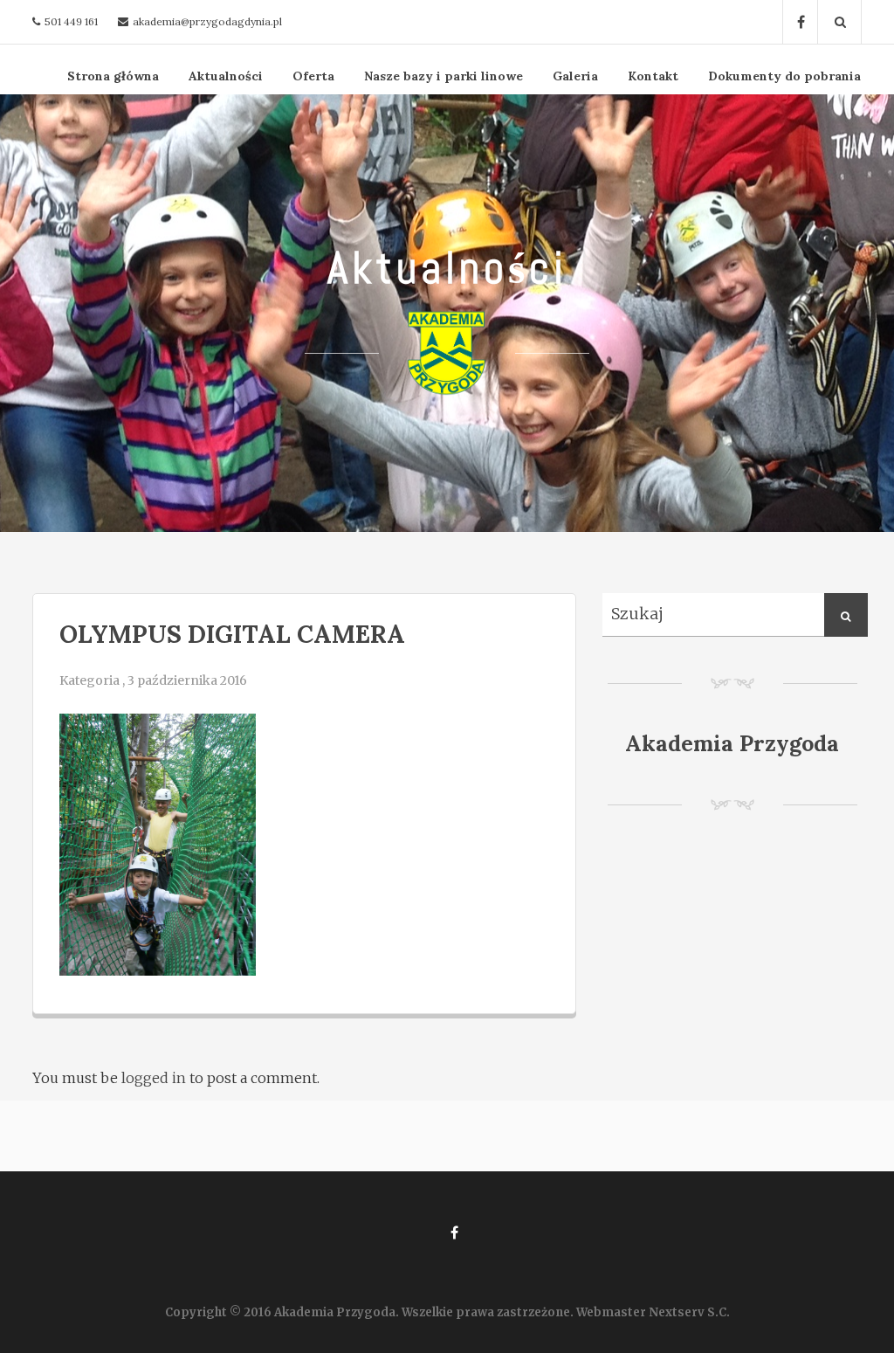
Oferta (313, 76)
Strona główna (113, 76)
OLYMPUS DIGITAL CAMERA (232, 634)
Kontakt (653, 76)
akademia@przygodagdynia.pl (207, 21)
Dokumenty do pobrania (784, 76)
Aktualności (226, 76)
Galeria (575, 76)
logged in (153, 1078)
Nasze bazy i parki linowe (443, 76)
